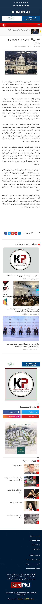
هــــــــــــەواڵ (35, 536)
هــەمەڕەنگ (36, 544)
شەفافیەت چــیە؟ (16, 502)
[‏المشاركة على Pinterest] (15, 233)
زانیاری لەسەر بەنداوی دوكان (14, 516)
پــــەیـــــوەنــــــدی (33, 559)
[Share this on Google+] (12, 233)
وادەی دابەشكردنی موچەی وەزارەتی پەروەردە (13, 479)
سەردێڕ (40, 31)
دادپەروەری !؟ (17, 465)
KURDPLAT (21, 12)
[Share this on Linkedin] (19, 233)
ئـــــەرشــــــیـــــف (33, 568)
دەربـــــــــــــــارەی (33, 563)
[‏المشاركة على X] (9, 233)
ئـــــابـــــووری (35, 540)
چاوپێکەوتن (36, 549)
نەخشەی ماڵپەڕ (34, 555)
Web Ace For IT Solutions (26, 599)
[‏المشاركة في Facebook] (5, 233)
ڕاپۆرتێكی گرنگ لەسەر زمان (14, 491)
